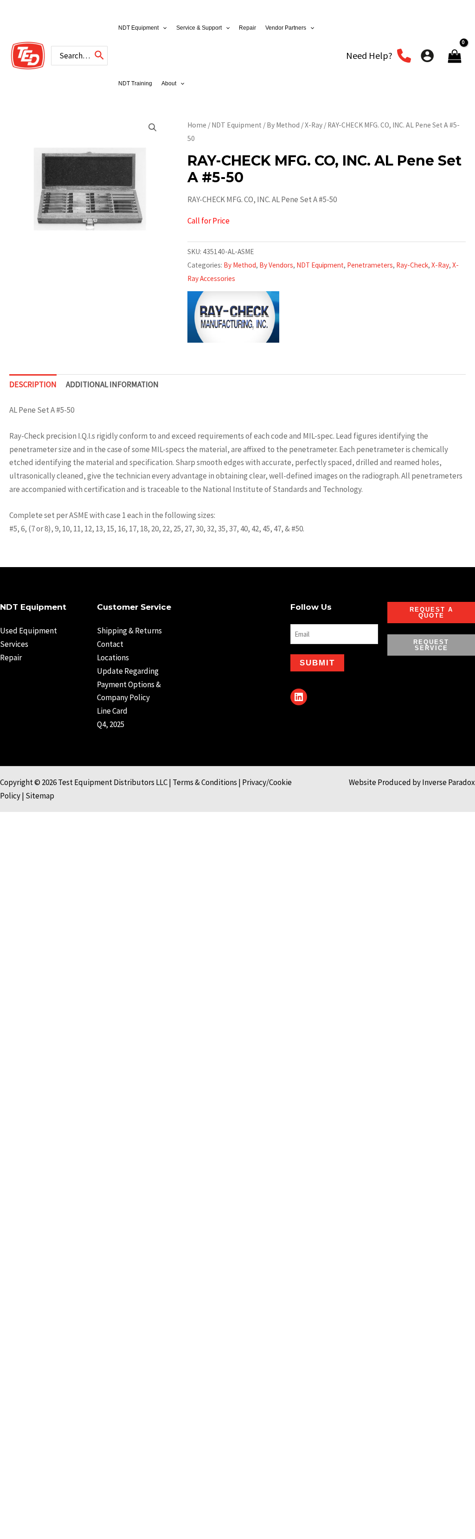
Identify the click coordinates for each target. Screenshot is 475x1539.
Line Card (112, 711)
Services (14, 644)
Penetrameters (370, 265)
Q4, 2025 (110, 724)
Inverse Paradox (448, 782)
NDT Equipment (237, 125)
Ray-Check (412, 265)
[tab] (33, 385)
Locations (113, 657)
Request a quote (431, 612)
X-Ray (313, 125)
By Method (283, 125)
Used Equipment (28, 631)
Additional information (112, 384)
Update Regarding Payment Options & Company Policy (129, 684)
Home (196, 125)
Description (33, 384)
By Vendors (276, 265)
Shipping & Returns (129, 631)
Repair (11, 657)
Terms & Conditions (205, 782)
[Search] (100, 55)
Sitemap (40, 796)
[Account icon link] (427, 56)
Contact (110, 644)
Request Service (431, 645)
